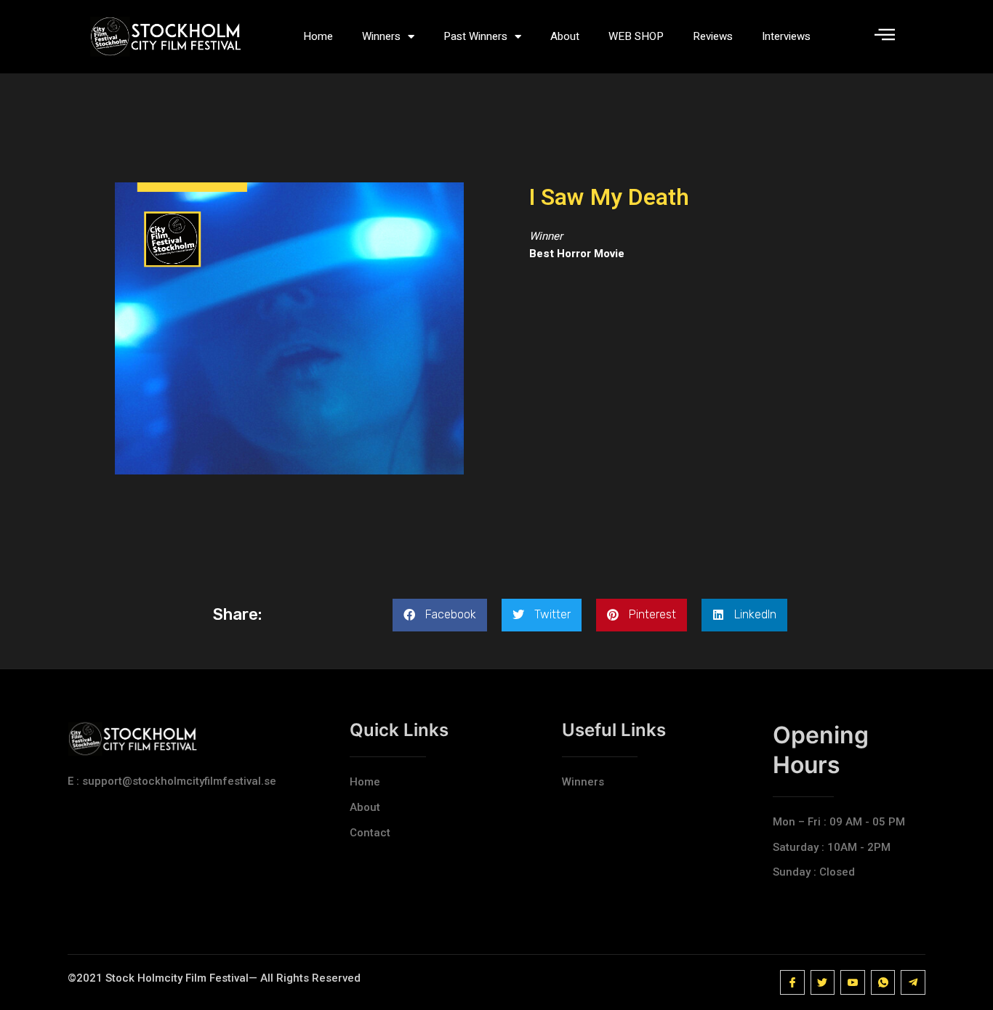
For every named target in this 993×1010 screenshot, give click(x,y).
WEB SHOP (636, 36)
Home (318, 36)
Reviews (713, 36)
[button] (440, 615)
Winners (381, 36)
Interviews (786, 36)
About (564, 36)
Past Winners (475, 36)
